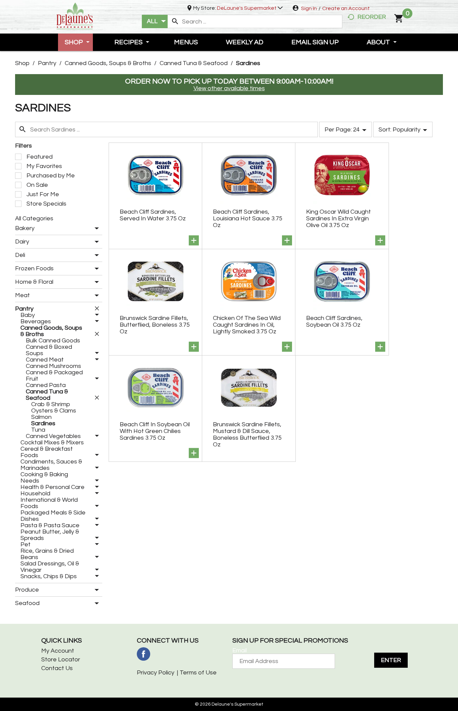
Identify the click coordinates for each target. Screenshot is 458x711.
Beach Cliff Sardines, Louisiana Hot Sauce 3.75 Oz (247, 218)
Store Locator (60, 659)
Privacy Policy (155, 672)
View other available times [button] (229, 88)
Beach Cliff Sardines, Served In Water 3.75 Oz (153, 215)
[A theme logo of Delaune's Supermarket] (75, 15)
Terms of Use (198, 672)
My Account (57, 651)
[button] (250, 8)
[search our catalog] (175, 21)
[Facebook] (143, 654)
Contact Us (57, 668)
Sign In (309, 8)
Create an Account (346, 8)
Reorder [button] (371, 17)
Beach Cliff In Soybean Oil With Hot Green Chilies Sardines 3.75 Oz (155, 431)
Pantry (47, 63)
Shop (22, 63)
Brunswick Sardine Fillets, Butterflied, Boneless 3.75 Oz (155, 325)
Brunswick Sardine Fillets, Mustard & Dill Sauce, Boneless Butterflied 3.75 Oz (247, 434)
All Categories (34, 218)
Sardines (248, 63)
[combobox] (155, 21)
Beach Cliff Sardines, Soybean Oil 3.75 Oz (334, 321)
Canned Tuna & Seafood (194, 63)
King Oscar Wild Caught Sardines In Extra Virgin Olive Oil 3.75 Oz (338, 218)
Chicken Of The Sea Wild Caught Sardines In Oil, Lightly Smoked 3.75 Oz (247, 325)
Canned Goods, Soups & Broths (108, 63)
